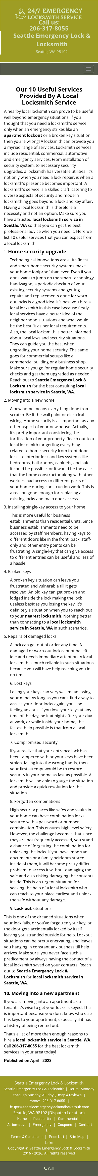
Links (49, 1143)
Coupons (65, 1125)
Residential (42, 1119)
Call (50, 1168)
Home (22, 1119)
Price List (56, 1137)
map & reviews (70, 1095)
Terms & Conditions (26, 1137)
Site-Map (77, 1137)
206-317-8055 (49, 28)
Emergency (42, 1125)
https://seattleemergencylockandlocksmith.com (49, 1107)
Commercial (68, 1119)
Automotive (16, 1125)
